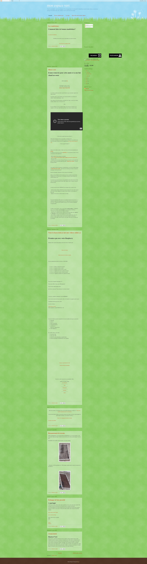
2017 (86, 70)
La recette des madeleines (52, 34)
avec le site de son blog (52, 514)
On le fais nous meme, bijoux (79, 15)
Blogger (78, 561)
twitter (65, 392)
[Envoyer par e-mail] (60, 46)
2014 (86, 81)
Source (49, 522)
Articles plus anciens (77, 553)
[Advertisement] (64, 57)
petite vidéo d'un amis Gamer (53, 512)
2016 (86, 78)
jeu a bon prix (64, 382)
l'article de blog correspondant (65, 365)
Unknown (87, 88)
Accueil (50, 15)
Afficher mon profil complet (88, 90)
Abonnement (65, 387)
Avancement (52, 533)
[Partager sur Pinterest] (64, 46)
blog (64, 385)
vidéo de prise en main (52, 306)
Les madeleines (53, 26)
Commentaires (88, 26)
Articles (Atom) (54, 555)
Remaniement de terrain (56, 433)
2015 (86, 79)
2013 (86, 83)
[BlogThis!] (61, 46)
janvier (88, 76)
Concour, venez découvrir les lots (64, 362)
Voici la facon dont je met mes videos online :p (64, 232)
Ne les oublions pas (58, 15)
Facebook (64, 390)
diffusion (49, 523)
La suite (68, 15)
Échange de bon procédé (56, 500)
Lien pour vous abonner (52, 420)
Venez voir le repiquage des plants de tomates (64, 418)
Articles (87, 24)
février (88, 72)
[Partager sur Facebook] (63, 46)
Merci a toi (52, 69)
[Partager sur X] (62, 46)
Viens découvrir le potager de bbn (64, 43)
